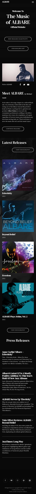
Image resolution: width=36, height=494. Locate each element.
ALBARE (5, 2)
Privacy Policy (21, 489)
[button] (33, 2)
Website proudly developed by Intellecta (18, 491)
